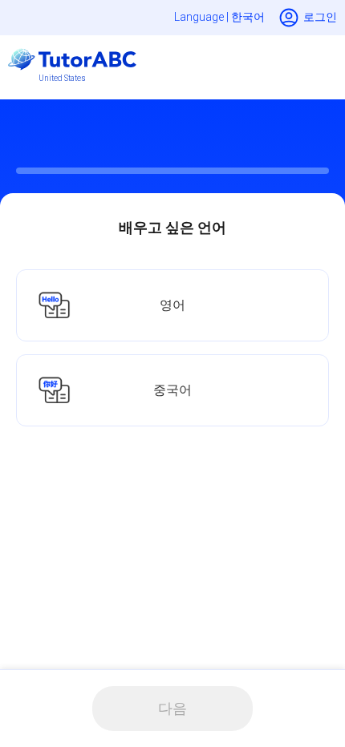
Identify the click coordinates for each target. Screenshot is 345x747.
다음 (172, 708)
